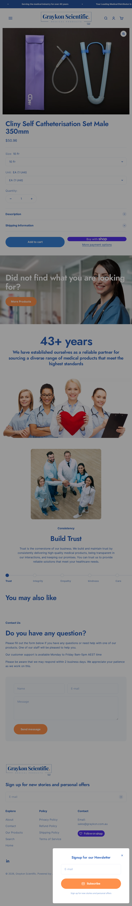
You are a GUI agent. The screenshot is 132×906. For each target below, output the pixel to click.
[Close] (122, 855)
